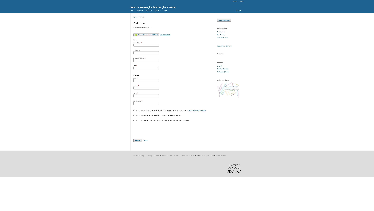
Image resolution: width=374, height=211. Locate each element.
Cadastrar (138, 140)
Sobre (157, 11)
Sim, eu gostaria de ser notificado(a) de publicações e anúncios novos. (158, 115)
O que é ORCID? (165, 35)
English (219, 66)
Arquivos (140, 11)
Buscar (239, 11)
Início (135, 17)
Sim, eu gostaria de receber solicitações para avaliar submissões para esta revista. (162, 120)
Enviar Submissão (224, 20)
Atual (132, 11)
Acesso (241, 1)
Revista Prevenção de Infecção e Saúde (153, 7)
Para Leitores (221, 32)
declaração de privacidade (197, 110)
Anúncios (149, 11)
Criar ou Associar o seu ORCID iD (147, 35)
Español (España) (222, 69)
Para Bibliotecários (222, 38)
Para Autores (221, 35)
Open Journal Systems (224, 46)
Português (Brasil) (223, 72)
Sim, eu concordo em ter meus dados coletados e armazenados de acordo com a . (170, 110)
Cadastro (234, 1)
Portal (165, 11)
